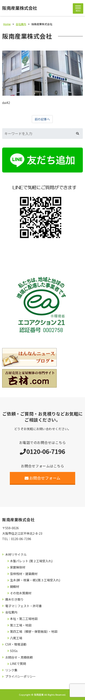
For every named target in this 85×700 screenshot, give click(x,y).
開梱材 (14, 587)
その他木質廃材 (20, 593)
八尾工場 (16, 638)
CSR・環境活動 (15, 644)
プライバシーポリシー (20, 676)
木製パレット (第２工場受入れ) (31, 561)
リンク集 (11, 670)
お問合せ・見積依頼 (19, 657)
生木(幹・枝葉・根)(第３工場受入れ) (35, 580)
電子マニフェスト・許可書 (23, 606)
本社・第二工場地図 (23, 619)
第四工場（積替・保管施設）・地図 (33, 631)
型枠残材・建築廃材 (23, 574)
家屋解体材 (17, 567)
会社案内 (11, 612)
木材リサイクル (16, 554)
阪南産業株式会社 (19, 8)
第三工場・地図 (20, 625)
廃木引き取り (14, 599)
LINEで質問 (18, 664)
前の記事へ (42, 119)
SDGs (14, 651)
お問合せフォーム (44, 478)
